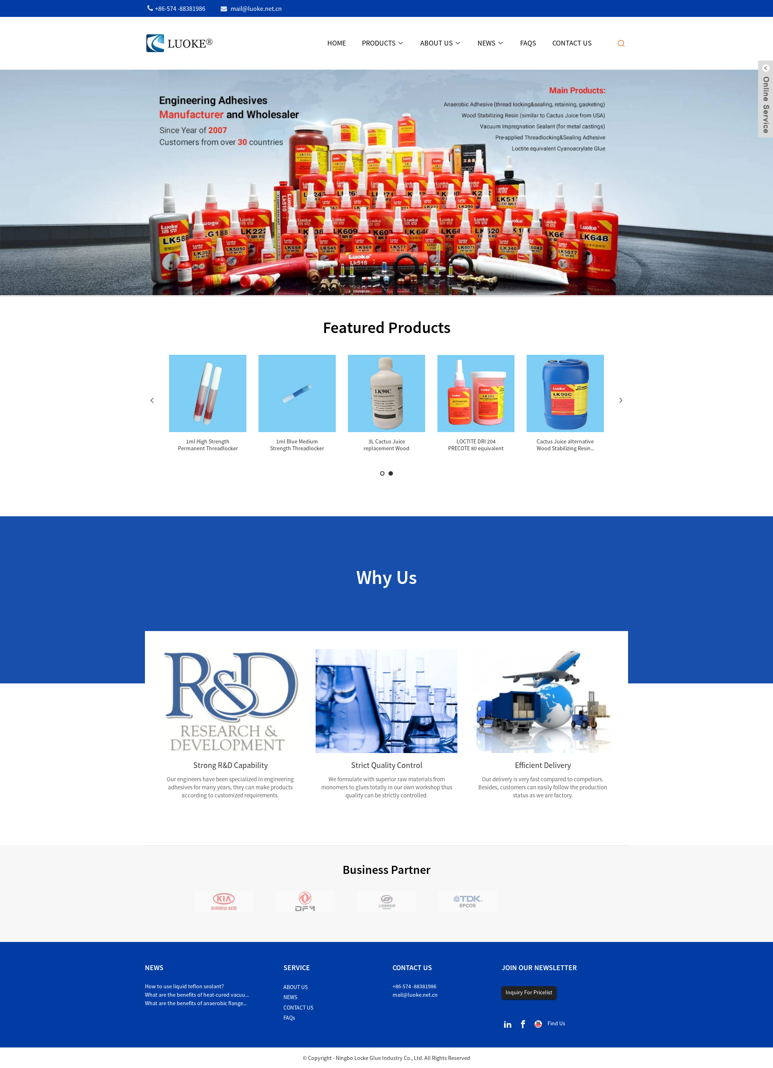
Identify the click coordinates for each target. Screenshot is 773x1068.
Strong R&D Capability (230, 765)
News (486, 43)
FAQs (528, 43)
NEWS (290, 997)
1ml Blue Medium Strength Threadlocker (297, 445)
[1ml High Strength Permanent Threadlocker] (207, 393)
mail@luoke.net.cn (415, 994)
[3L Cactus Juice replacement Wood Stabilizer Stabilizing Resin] (386, 393)
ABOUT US (295, 987)
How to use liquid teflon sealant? (184, 986)
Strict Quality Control (386, 765)
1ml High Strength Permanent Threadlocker (208, 445)
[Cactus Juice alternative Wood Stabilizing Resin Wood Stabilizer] (565, 393)
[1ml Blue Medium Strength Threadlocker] (297, 393)
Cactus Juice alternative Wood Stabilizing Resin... (565, 445)
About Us (436, 43)
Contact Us (572, 43)
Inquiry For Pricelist (529, 992)
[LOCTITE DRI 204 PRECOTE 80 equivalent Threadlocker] (476, 393)
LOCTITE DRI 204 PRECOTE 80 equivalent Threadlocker (476, 448)
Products (379, 43)
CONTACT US (298, 1007)
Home (336, 43)
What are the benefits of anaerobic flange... (196, 1003)
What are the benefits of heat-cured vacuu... (197, 994)
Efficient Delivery (543, 765)
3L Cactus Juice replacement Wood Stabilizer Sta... (386, 448)
